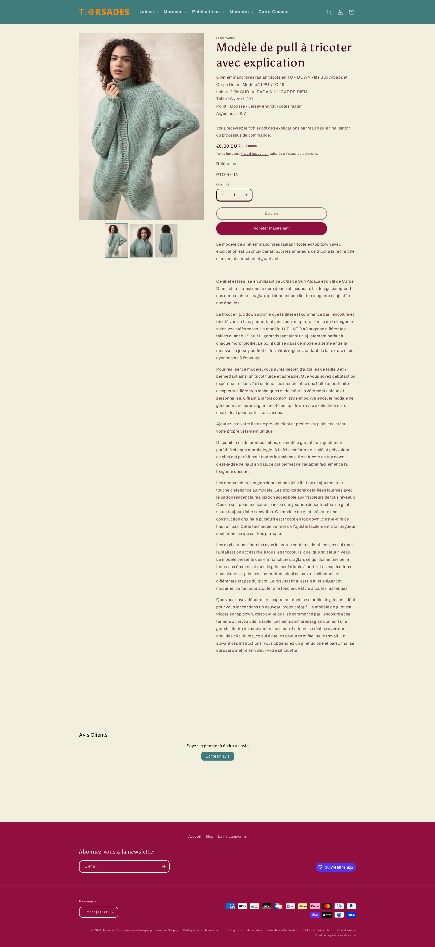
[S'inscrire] (163, 866)
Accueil (194, 836)
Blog (209, 836)
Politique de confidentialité (244, 930)
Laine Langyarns (232, 836)
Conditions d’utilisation (282, 930)
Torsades (109, 930)
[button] (148, 12)
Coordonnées (346, 930)
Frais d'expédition (255, 153)
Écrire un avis (218, 756)
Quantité (222, 184)
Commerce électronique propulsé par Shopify (147, 930)
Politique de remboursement (202, 930)
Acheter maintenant (271, 228)
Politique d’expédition (317, 930)
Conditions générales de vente (335, 935)
